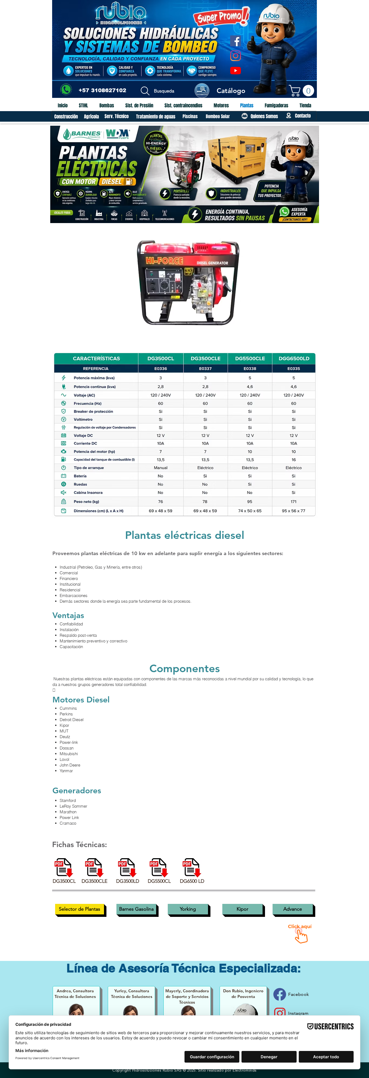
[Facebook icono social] (235, 40)
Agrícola (92, 116)
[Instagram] (235, 55)
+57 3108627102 (102, 90)
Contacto (303, 115)
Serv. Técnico (117, 116)
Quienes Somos (264, 116)
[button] (303, 90)
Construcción (66, 116)
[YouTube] (235, 70)
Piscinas (190, 116)
